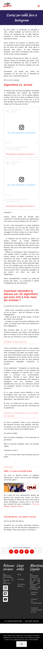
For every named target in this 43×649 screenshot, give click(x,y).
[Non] (41, 641)
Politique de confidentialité (35, 601)
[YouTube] (5, 599)
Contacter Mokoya (21, 585)
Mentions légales (34, 593)
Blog (19, 574)
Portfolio (21, 579)
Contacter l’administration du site (35, 610)
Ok (21, 644)
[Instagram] (5, 588)
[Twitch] (5, 593)
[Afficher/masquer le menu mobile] (39, 6)
